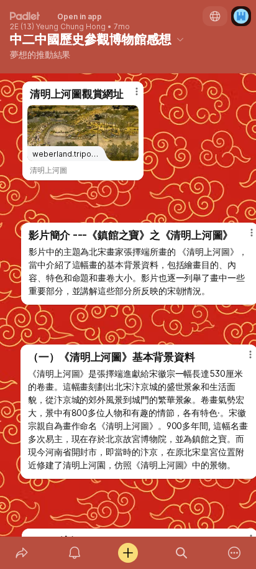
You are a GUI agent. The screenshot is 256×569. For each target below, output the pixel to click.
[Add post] (128, 552)
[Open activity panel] (75, 552)
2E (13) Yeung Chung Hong (58, 26)
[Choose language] (215, 16)
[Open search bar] (181, 553)
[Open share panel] (21, 552)
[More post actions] (129, 96)
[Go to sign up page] (241, 16)
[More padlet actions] (234, 552)
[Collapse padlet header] (180, 39)
